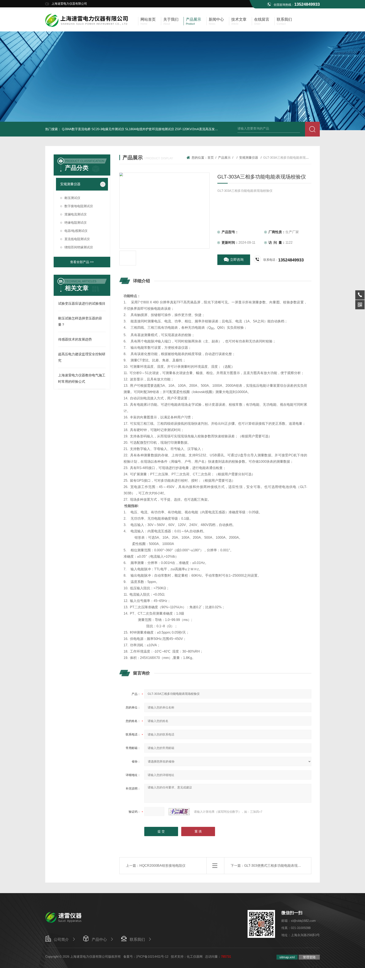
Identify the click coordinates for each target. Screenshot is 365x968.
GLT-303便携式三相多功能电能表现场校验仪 (277, 865)
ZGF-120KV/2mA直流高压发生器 (198, 129)
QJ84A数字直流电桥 (76, 129)
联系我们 (137, 939)
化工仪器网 (195, 956)
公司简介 (61, 939)
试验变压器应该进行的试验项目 (81, 303)
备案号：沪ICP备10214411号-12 (145, 956)
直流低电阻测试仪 (77, 239)
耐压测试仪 (72, 198)
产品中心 (99, 939)
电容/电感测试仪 (75, 231)
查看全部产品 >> (82, 262)
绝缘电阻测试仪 (75, 222)
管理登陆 (309, 957)
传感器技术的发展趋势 (75, 339)
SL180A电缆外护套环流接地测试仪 (149, 129)
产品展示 (224, 157)
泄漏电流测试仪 (75, 214)
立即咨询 (237, 259)
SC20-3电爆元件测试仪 (107, 129)
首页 (210, 157)
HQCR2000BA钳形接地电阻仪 (162, 865)
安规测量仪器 (70, 184)
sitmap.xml (287, 957)
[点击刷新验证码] (179, 811)
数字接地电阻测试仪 (78, 206)
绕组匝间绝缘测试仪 (78, 247)
